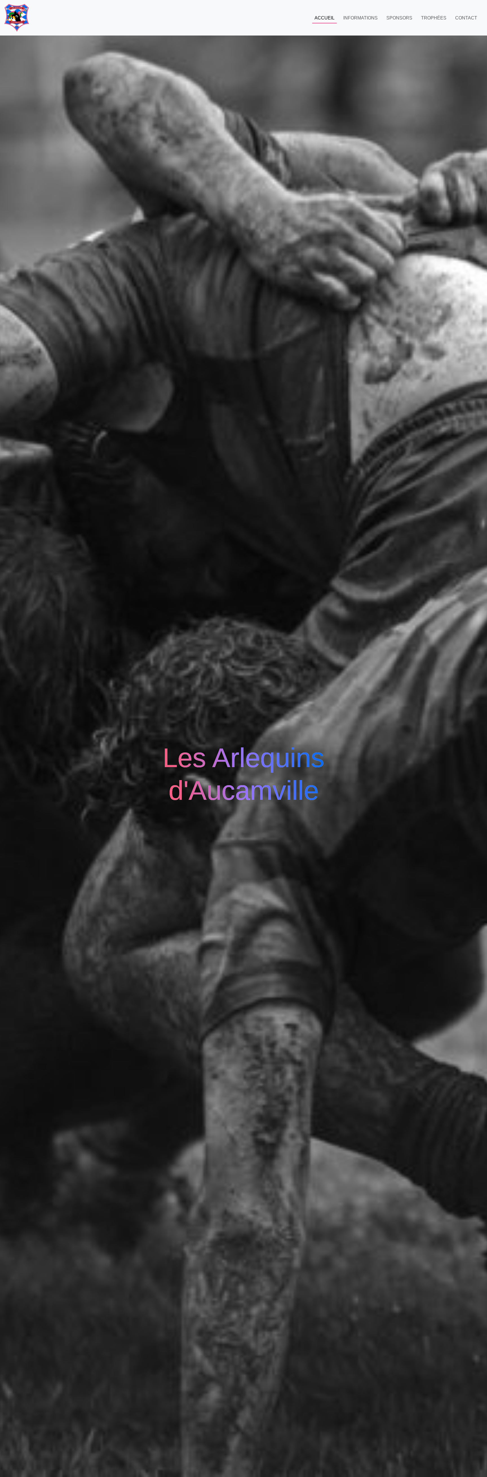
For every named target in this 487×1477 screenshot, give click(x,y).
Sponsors (399, 18)
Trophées (433, 18)
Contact (466, 18)
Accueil (325, 18)
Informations (360, 18)
